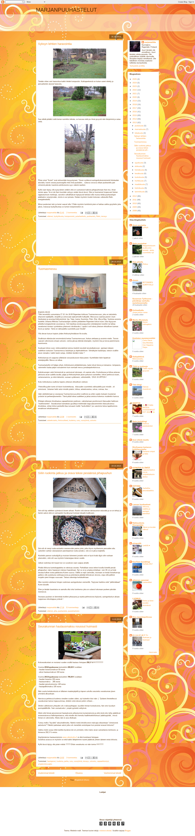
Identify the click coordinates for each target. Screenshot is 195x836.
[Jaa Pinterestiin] (96, 212)
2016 (135, 112)
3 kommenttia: (72, 758)
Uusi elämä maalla (140, 440)
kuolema (72, 420)
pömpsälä (136, 543)
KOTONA (136, 486)
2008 (135, 210)
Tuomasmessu (47, 269)
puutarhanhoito (73, 611)
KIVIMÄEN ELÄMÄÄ (141, 468)
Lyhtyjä (145, 227)
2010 (135, 203)
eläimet (50, 216)
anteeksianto (52, 420)
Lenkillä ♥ (146, 545)
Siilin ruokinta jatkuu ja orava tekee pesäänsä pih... (142, 147)
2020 (135, 97)
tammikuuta (140, 192)
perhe (66, 761)
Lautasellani (147, 582)
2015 (135, 115)
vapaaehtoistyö (103, 761)
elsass (135, 280)
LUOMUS (136, 598)
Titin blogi (137, 385)
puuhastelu (91, 216)
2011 (135, 200)
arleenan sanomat (140, 580)
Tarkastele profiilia (137, 66)
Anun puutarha (139, 225)
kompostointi (69, 216)
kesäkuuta (139, 173)
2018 (135, 104)
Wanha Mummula (140, 320)
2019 (135, 101)
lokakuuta (139, 133)
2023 (135, 86)
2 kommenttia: (72, 213)
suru (78, 420)
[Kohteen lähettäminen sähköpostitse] (86, 212)
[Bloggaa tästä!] (89, 212)
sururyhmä (85, 420)
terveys (104, 216)
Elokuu (145, 264)
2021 (135, 93)
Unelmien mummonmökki (143, 338)
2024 (135, 83)
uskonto (93, 420)
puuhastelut (62, 611)
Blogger (128, 831)
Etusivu (79, 773)
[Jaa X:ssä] (91, 212)
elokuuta (138, 166)
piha (55, 611)
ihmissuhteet (63, 420)
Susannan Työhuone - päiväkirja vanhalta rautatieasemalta (142, 301)
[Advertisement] (44, 22)
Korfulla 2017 (148, 564)
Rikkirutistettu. (138, 359)
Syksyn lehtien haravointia (55, 44)
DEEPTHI (136, 403)
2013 (135, 122)
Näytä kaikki (153, 652)
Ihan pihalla (137, 262)
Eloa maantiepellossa (142, 617)
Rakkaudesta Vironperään (138, 524)
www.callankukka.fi (70, 737)
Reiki (98, 216)
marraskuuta (140, 129)
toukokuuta (140, 177)
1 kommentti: (71, 417)
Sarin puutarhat (139, 243)
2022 (135, 90)
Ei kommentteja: (72, 607)
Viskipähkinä (138, 357)
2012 (135, 196)
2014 (135, 119)
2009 (135, 207)
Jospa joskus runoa (139, 312)
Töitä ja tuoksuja (140, 366)
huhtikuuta (139, 181)
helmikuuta (139, 188)
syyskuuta (139, 163)
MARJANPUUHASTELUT (66, 10)
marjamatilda (150, 42)
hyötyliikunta (59, 216)
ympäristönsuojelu (45, 764)
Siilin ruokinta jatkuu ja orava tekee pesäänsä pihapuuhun (75, 473)
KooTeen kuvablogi (141, 562)
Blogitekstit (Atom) (82, 780)
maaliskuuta (140, 184)
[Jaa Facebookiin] (94, 212)
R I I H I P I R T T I (140, 635)
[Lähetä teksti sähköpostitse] (81, 213)
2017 (135, 108)
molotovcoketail (105, 831)
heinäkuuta (140, 170)
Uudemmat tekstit (46, 773)
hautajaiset (51, 761)
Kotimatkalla (138, 310)
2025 (135, 79)
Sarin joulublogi (139, 421)
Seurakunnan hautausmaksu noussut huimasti (67, 626)
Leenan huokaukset (141, 504)
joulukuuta (139, 126)
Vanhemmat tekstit (112, 773)
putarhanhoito (80, 216)
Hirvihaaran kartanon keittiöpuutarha (141, 448)
